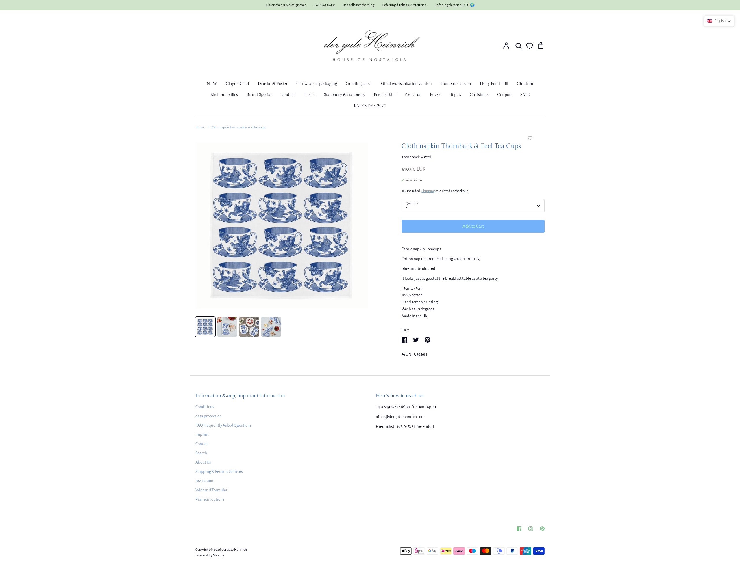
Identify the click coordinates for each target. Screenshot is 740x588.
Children (525, 83)
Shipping (428, 191)
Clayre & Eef (237, 83)
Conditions (204, 407)
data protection (208, 416)
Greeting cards (359, 83)
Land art (287, 94)
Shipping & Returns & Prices (219, 471)
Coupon (504, 94)
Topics (455, 94)
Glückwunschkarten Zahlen (406, 83)
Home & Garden (456, 83)
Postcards (412, 94)
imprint (202, 434)
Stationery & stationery (344, 94)
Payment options (209, 499)
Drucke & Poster (273, 83)
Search (201, 453)
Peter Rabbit (385, 94)
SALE (525, 94)
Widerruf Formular (211, 490)
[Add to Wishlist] (530, 138)
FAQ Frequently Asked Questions (223, 425)
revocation (204, 481)
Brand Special (259, 94)
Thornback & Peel (416, 157)
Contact (202, 444)
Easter (309, 94)
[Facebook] (519, 528)
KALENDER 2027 (370, 106)
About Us (203, 462)
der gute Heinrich (234, 550)
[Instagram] (530, 528)
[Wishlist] (529, 46)
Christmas (479, 94)
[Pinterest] (542, 528)
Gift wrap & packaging (316, 83)
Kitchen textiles (224, 94)
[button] (719, 21)
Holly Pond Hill (494, 83)
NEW (212, 83)
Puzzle (435, 94)
